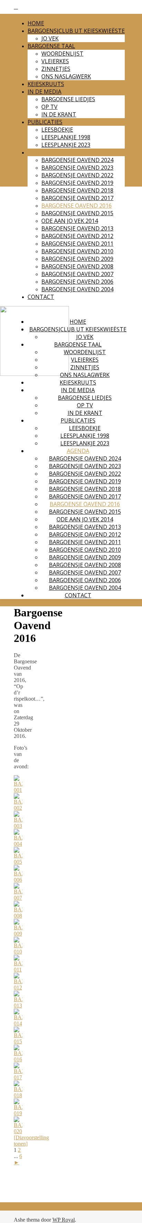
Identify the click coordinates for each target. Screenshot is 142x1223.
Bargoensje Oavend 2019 (77, 183)
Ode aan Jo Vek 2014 (69, 221)
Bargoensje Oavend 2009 (77, 259)
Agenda (39, 152)
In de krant (58, 114)
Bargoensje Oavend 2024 (77, 160)
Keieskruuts (46, 84)
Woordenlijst (62, 53)
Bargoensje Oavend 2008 (77, 266)
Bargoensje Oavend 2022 (77, 175)
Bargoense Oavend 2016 (76, 205)
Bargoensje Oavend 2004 (77, 289)
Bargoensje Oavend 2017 (77, 198)
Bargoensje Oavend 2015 (77, 213)
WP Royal (63, 1220)
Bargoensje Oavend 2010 (77, 251)
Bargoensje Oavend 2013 (77, 228)
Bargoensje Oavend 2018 (77, 190)
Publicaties (45, 122)
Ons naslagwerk (66, 76)
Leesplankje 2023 (65, 145)
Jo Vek (50, 38)
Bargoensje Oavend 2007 (77, 274)
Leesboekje (57, 129)
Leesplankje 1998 (65, 137)
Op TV (49, 107)
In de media (44, 91)
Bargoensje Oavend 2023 (77, 167)
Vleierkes (55, 61)
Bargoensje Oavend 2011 (77, 243)
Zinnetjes (55, 69)
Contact (41, 297)
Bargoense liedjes (68, 99)
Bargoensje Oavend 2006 (77, 281)
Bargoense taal (51, 46)
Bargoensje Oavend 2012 (77, 236)
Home (36, 23)
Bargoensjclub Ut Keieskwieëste (76, 31)
